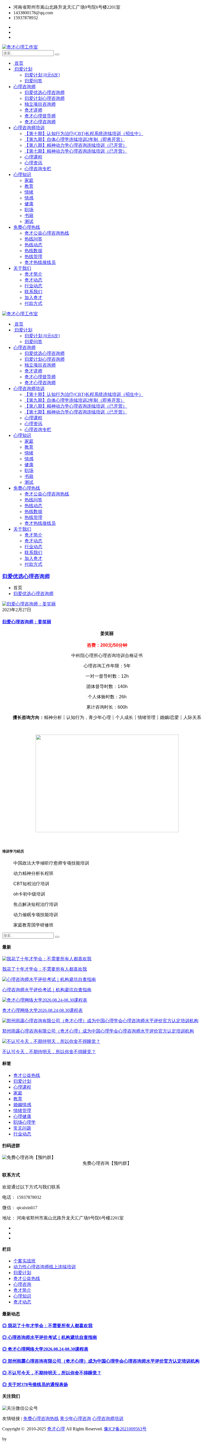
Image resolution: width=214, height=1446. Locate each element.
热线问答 (33, 239)
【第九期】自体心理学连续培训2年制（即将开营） (75, 139)
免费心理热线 (26, 227)
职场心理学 (24, 1122)
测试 (29, 221)
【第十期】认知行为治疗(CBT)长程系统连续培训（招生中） (84, 133)
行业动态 (33, 285)
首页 (18, 63)
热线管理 (33, 256)
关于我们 (22, 268)
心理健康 (22, 1116)
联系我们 (33, 291)
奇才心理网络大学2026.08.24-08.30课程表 (42, 1010)
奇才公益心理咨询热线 (47, 233)
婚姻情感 (22, 1104)
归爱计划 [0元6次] (42, 75)
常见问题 (22, 1128)
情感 (29, 198)
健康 (29, 203)
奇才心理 (56, 1428)
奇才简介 (33, 274)
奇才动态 (33, 280)
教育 (29, 186)
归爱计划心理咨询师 (45, 98)
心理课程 (33, 157)
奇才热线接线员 (40, 262)
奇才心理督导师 (40, 116)
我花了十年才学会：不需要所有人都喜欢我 (44, 969)
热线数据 (33, 250)
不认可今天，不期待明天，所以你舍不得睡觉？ (49, 1051)
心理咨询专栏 (38, 168)
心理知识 (22, 174)
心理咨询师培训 (29, 127)
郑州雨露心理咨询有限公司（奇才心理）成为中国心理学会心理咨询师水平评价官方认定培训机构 (98, 1031)
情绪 (29, 192)
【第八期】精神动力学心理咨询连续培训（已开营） (76, 145)
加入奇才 (33, 297)
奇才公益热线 (26, 1075)
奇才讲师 (33, 110)
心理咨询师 (24, 86)
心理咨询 (22, 1284)
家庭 (29, 180)
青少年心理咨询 (75, 1418)
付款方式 (33, 303)
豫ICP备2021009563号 (125, 1428)
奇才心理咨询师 (40, 121)
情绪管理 (22, 1110)
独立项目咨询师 (40, 104)
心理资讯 (33, 162)
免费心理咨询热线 (41, 1418)
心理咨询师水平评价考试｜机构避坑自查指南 (46, 989)
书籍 (29, 215)
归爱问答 (33, 80)
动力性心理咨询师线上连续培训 (44, 1266)
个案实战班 (24, 1261)
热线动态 (33, 244)
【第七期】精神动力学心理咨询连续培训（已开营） (76, 151)
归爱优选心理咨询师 (45, 92)
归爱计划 (22, 69)
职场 (29, 209)
